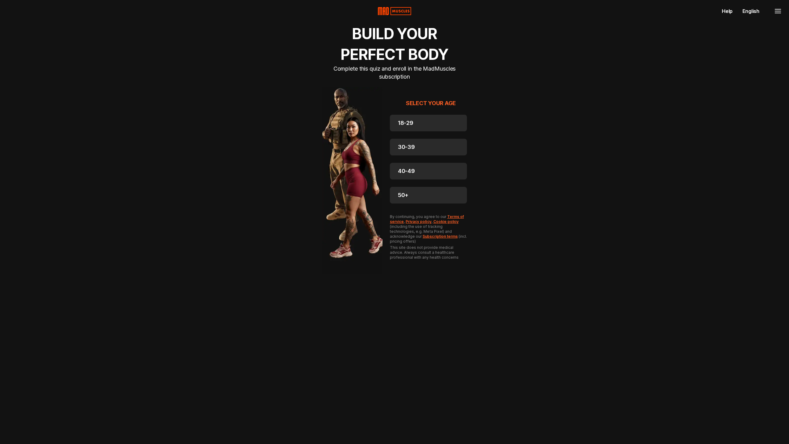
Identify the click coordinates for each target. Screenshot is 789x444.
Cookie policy (446, 221)
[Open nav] (778, 11)
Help (727, 11)
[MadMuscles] (394, 11)
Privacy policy (418, 221)
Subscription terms (440, 236)
